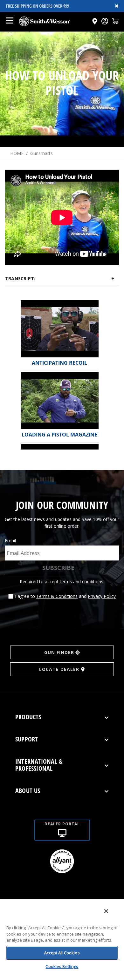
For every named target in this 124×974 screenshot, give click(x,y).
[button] (115, 21)
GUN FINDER (59, 652)
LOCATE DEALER (59, 669)
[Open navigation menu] (9, 21)
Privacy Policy (102, 596)
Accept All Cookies (61, 953)
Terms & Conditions (57, 596)
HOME (17, 153)
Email (10, 541)
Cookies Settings (61, 966)
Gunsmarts (41, 153)
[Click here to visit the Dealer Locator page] (95, 21)
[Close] (106, 911)
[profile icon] (104, 21)
